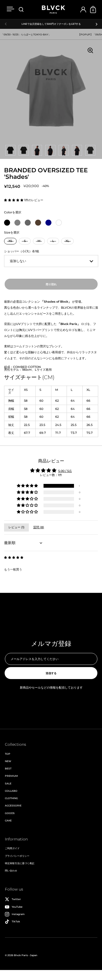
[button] (14, 200)
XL (67, 241)
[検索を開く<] (21, 10)
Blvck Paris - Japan (25, 955)
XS (10, 241)
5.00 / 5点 (65, 471)
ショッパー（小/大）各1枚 (21, 251)
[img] (13, 557)
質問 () (38, 527)
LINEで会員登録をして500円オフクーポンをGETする (51, 24)
